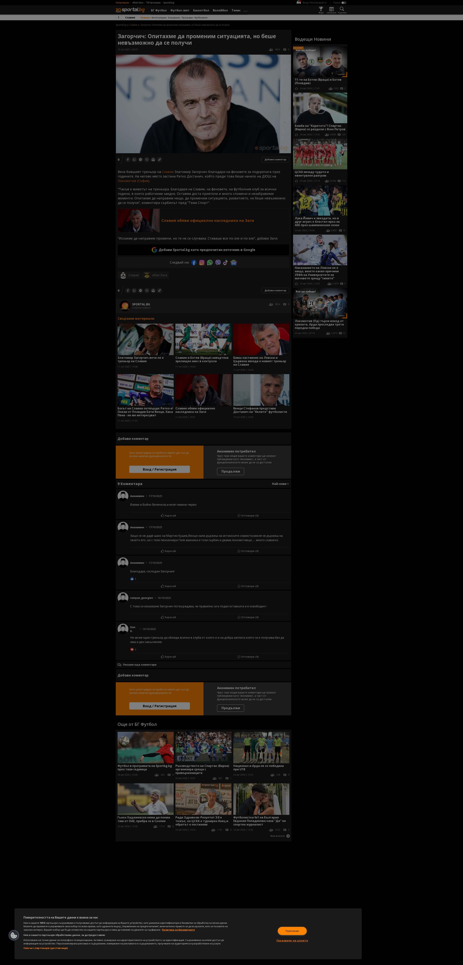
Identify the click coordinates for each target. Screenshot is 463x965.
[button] (14, 935)
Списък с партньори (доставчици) (46, 948)
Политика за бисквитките (178, 929)
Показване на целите (292, 940)
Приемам (292, 931)
